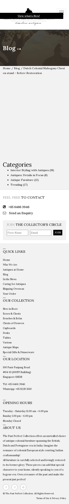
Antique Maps (11, 347)
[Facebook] (7, 487)
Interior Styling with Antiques (30, 170)
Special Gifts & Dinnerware (18, 352)
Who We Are (10, 264)
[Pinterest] (24, 487)
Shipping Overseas (13, 288)
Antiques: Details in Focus (27, 175)
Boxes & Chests (12, 313)
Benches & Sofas (12, 318)
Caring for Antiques (14, 283)
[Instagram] (16, 487)
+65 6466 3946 (18, 207)
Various (7, 342)
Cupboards (9, 328)
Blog (17, 68)
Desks (6, 332)
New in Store (10, 308)
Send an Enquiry (20, 213)
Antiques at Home (13, 269)
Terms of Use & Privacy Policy (51, 498)
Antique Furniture (22, 180)
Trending (16, 184)
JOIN (58, 232)
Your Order (9, 293)
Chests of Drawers (13, 323)
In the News (9, 279)
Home (7, 68)
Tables (7, 337)
